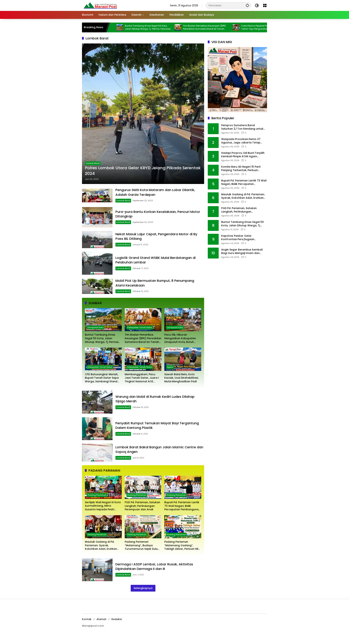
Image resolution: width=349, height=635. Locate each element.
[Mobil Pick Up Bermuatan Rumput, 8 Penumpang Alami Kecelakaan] (97, 286)
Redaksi (116, 619)
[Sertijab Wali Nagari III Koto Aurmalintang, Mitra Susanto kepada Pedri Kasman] (103, 487)
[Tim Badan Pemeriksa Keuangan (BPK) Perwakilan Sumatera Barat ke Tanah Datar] (150, 27)
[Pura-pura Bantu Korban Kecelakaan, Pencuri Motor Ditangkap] (97, 217)
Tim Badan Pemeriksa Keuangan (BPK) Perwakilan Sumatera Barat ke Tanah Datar (176, 27)
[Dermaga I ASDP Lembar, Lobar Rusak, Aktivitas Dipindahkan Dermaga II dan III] (97, 569)
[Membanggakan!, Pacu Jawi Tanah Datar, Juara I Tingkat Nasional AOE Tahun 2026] (143, 359)
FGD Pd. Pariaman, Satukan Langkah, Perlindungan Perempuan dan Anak (142, 506)
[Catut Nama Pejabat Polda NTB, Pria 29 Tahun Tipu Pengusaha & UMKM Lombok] (208, 27)
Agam (170, 367)
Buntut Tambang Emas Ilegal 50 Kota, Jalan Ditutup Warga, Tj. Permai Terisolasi (120, 27)
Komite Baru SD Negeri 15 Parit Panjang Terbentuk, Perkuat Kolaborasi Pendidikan (241, 168)
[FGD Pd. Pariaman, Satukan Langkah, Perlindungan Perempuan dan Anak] (143, 487)
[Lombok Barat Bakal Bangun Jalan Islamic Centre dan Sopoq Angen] (97, 453)
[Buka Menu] (265, 5)
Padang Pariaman (97, 495)
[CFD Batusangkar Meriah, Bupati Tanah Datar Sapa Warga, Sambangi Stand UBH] (103, 359)
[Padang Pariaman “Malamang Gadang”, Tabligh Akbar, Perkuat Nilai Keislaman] (182, 526)
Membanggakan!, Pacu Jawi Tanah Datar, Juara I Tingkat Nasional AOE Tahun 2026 (142, 378)
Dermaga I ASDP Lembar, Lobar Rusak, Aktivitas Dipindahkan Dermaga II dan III (154, 566)
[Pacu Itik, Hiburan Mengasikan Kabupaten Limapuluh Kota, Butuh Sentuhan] (266, 27)
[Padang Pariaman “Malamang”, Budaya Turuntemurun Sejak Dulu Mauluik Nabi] (143, 526)
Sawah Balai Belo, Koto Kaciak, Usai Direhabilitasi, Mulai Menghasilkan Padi (181, 378)
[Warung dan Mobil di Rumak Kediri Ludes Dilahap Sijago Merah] (97, 402)
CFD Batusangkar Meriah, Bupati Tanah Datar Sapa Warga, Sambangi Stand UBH (102, 378)
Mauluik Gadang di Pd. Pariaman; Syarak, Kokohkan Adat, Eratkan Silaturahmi (101, 545)
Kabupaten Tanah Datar (139, 327)
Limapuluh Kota (95, 327)
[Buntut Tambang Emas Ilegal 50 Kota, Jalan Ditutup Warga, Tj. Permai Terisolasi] (103, 319)
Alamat (101, 619)
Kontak (86, 619)
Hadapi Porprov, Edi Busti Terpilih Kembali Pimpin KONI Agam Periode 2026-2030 (242, 154)
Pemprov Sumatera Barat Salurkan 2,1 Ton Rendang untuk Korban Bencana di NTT (242, 127)
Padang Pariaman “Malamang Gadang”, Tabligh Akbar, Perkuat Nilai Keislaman (182, 545)
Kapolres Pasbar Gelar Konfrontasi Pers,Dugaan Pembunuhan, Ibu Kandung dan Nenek (242, 237)
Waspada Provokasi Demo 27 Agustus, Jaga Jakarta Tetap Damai (240, 141)
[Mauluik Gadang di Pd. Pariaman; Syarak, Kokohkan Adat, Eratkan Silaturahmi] (103, 526)
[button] (247, 5)
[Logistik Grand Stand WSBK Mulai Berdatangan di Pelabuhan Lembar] (97, 263)
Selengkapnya (143, 588)
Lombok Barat (93, 163)
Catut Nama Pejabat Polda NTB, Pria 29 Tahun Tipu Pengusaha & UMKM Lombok (235, 27)
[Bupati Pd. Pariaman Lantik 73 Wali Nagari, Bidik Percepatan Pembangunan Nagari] (182, 487)
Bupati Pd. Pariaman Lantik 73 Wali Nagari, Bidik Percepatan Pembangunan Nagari (182, 506)
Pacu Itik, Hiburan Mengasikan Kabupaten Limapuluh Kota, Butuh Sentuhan (180, 338)
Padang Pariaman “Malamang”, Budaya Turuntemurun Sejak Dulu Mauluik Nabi (141, 545)
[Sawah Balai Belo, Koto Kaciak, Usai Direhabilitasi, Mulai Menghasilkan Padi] (182, 359)
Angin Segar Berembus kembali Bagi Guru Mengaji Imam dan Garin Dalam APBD (242, 251)
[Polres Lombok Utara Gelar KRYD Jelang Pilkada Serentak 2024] (143, 113)
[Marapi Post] (100, 5)
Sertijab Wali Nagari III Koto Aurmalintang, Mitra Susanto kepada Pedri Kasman (103, 506)
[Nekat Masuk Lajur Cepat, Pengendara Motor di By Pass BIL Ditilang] (97, 239)
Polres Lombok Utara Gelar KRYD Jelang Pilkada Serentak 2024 (143, 170)
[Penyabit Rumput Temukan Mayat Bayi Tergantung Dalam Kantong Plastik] (97, 428)
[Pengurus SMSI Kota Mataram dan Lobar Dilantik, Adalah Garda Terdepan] (97, 196)
